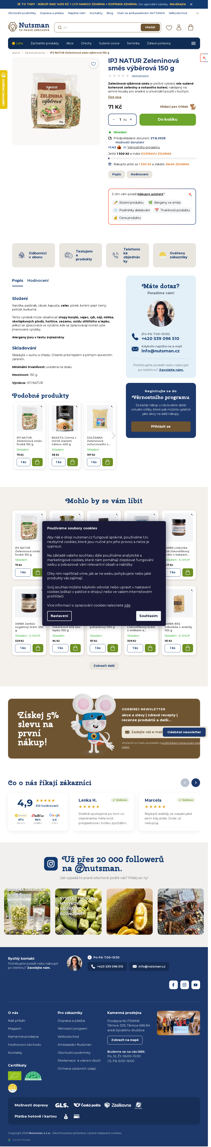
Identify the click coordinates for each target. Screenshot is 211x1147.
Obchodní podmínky (22, 13)
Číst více (114, 97)
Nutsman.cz (173, 985)
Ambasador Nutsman (74, 1045)
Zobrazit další (104, 666)
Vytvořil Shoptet (21, 1139)
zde (127, 605)
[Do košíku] (38, 572)
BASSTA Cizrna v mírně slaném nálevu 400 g (64, 441)
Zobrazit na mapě (125, 1040)
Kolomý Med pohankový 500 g (102, 625)
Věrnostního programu (144, 147)
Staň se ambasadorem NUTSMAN (141, 13)
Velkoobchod (178, 13)
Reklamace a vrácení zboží (79, 1060)
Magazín (14, 1028)
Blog (110, 13)
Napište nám (77, 13)
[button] (128, 203)
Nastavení (59, 616)
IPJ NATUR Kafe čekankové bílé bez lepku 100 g (66, 627)
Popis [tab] (17, 280)
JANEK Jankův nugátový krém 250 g (29, 627)
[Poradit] (42, 514)
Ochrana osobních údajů (77, 1068)
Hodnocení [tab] (38, 280)
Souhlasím (148, 616)
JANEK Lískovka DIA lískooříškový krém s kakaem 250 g (177, 551)
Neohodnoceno (140, 75)
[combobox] (107, 27)
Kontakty (96, 13)
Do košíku (167, 119)
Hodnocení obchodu (24, 1045)
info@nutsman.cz (151, 966)
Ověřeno (119, 799)
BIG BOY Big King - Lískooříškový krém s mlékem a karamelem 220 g (141, 627)
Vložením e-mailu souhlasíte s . (164, 745)
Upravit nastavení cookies (104, 1133)
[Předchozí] (185, 782)
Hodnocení (139, 174)
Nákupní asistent (150, 194)
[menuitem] (17, 43)
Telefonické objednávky (131, 255)
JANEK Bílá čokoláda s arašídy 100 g (178, 627)
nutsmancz (184, 985)
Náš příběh (16, 1021)
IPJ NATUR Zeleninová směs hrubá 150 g (27, 551)
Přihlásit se (161, 426)
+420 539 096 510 (110, 966)
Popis (116, 174)
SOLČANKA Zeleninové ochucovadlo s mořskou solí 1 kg (99, 441)
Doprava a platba (52, 13)
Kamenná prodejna (23, 1036)
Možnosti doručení (130, 142)
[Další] (195, 782)
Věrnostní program (72, 1028)
